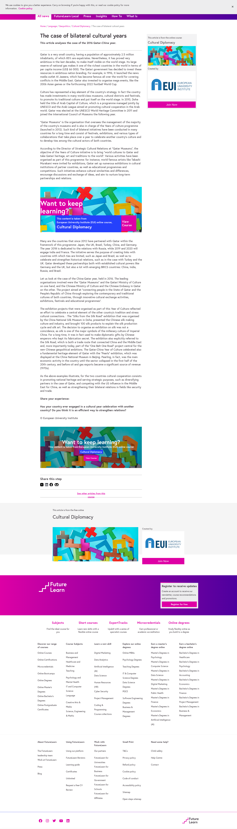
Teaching (70, 670)
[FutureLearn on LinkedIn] (67, 820)
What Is (132, 16)
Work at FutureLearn (47, 759)
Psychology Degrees (132, 659)
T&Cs (125, 751)
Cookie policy (129, 771)
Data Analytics (101, 659)
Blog (40, 773)
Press (87, 16)
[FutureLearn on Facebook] (41, 820)
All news (43, 16)
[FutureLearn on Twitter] (54, 820)
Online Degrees (45, 680)
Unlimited (70, 778)
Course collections (103, 714)
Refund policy (129, 764)
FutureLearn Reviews (75, 757)
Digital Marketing (102, 652)
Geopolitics (64, 26)
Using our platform (74, 751)
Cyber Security (101, 691)
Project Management (103, 698)
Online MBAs (129, 652)
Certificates (71, 771)
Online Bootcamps (46, 673)
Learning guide (73, 764)
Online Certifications (47, 659)
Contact (155, 764)
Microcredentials (45, 666)
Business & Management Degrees (129, 711)
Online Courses (45, 652)
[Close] (233, 7)
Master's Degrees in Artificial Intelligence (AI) (160, 720)
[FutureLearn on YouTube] (61, 820)
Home (43, 26)
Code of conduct (130, 778)
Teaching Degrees (131, 666)
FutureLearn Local (66, 16)
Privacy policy (129, 757)
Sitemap (126, 792)
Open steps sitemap (132, 799)
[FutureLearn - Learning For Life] (190, 820)
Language (52, 26)
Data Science (100, 675)
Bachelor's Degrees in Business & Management (189, 711)
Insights (101, 16)
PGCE (125, 691)
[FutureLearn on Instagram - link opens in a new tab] (47, 820)
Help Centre (156, 757)
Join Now (171, 104)
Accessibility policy (132, 785)
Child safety (156, 751)
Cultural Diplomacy (81, 26)
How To (117, 16)
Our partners (100, 751)
